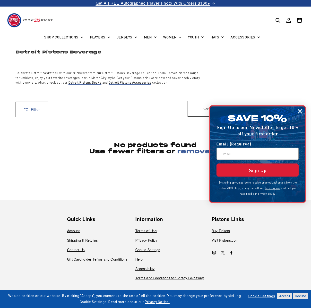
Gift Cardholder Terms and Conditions (97, 259)
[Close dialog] (300, 111)
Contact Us (76, 249)
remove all (199, 152)
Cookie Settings (147, 249)
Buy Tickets (221, 230)
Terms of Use (146, 230)
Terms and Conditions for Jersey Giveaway (169, 277)
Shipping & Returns (82, 240)
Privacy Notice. (157, 302)
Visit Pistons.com (225, 240)
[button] (63, 37)
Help (139, 259)
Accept (284, 296)
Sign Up (257, 170)
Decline (300, 296)
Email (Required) (233, 143)
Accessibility (145, 268)
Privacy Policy (146, 240)
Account (73, 230)
